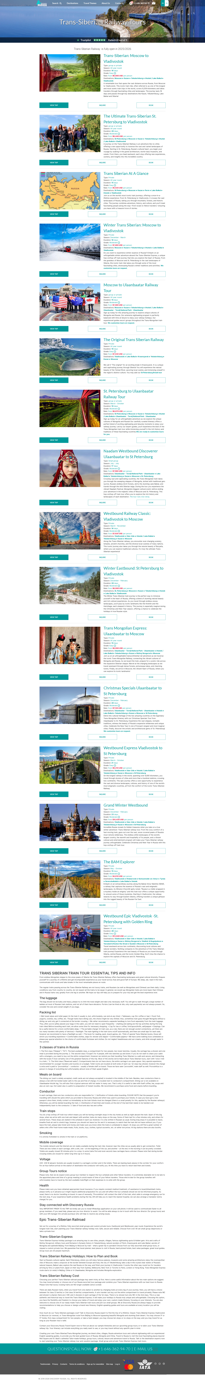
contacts (119, 3)
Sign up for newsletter (95, 1364)
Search (55, 3)
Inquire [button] (102, 105)
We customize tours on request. (121, 323)
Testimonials (45, 1364)
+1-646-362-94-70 (141, 3)
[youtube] (155, 1364)
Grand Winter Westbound (126, 805)
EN (163, 3)
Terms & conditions (77, 1364)
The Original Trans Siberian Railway (134, 339)
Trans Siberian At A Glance (126, 173)
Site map (109, 1364)
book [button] (151, 105)
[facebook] (164, 1364)
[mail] (155, 1348)
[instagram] (160, 1364)
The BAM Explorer (119, 861)
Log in (117, 1364)
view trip (54, 105)
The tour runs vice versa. (140, 497)
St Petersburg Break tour (151, 372)
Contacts (63, 1364)
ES (167, 3)
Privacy (55, 1364)
